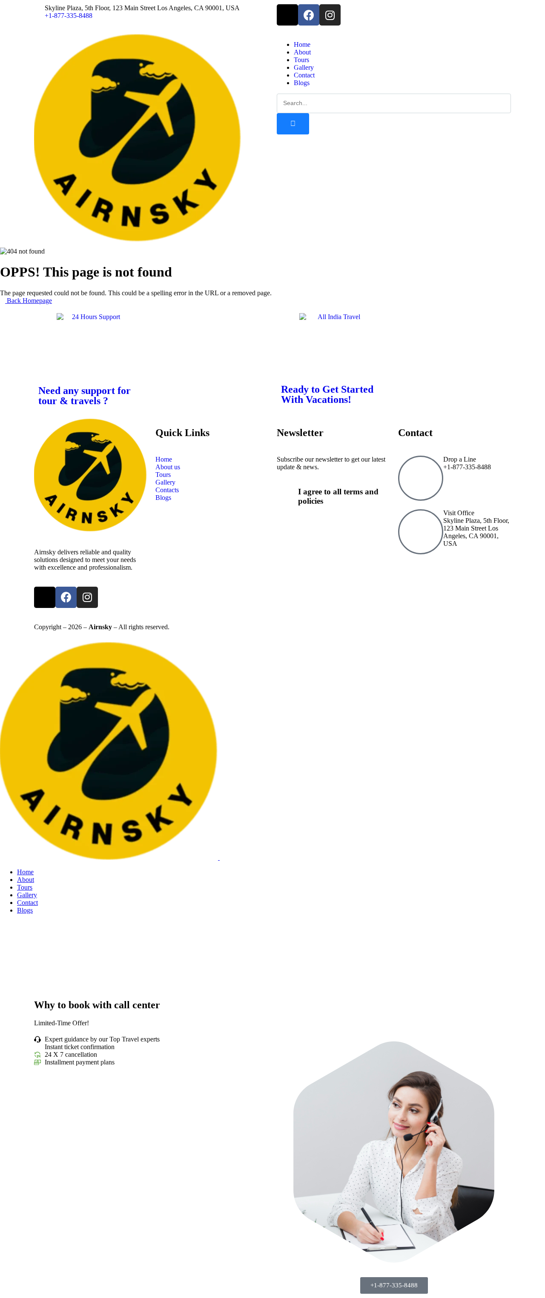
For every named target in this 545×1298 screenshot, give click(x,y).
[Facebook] (308, 15)
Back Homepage (28, 300)
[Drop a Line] (420, 478)
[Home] (137, 239)
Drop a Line (459, 459)
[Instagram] (330, 15)
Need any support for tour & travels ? (84, 395)
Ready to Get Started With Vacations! (327, 394)
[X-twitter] (287, 15)
